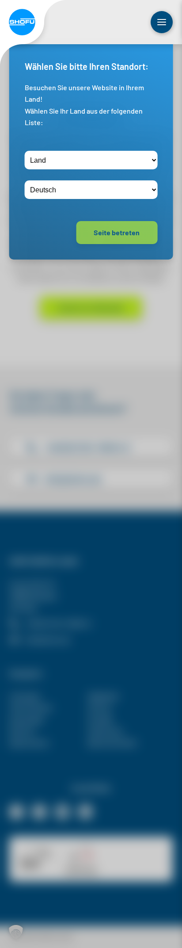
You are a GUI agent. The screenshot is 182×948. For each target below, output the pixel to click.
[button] (16, 932)
